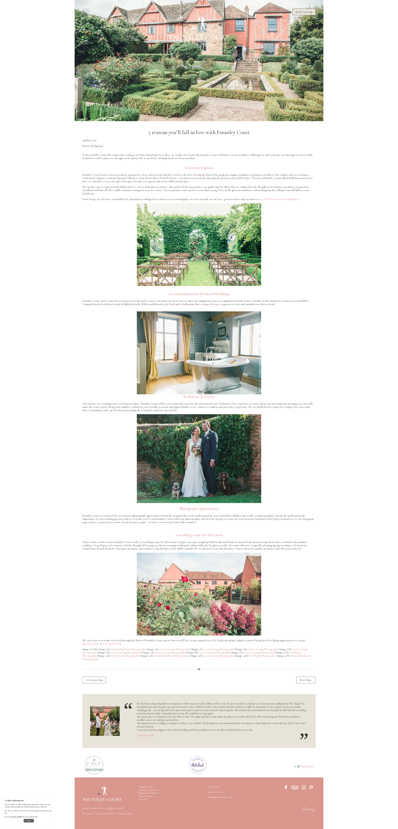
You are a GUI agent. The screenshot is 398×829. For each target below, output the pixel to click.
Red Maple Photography (262, 655)
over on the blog (112, 643)
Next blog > (306, 680)
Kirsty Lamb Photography (125, 655)
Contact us (213, 786)
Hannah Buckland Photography (128, 649)
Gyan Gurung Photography (175, 649)
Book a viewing (304, 12)
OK (29, 821)
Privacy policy (125, 813)
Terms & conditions (105, 813)
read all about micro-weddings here (279, 199)
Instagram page (90, 643)
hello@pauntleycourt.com (220, 797)
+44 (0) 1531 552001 (217, 791)
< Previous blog (94, 680)
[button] (199, 290)
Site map (86, 813)
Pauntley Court (96, 808)
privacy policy (17, 817)
